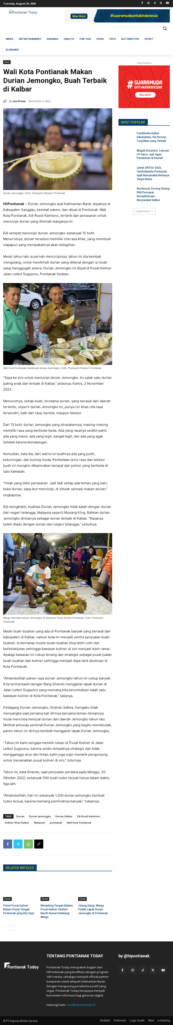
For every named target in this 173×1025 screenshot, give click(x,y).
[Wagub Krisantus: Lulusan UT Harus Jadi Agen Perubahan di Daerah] (126, 154)
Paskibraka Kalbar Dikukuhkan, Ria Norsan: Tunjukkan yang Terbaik (152, 137)
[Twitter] (161, 3)
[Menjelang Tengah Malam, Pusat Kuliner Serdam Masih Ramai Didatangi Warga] (58, 889)
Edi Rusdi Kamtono (88, 816)
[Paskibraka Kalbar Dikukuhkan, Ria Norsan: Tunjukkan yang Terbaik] (126, 137)
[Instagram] (148, 3)
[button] (164, 28)
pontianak (56, 822)
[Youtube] (167, 3)
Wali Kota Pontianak (79, 822)
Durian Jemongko (40, 816)
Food (7, 62)
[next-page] (13, 928)
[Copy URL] (38, 844)
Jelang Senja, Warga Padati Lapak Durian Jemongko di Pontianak (93, 909)
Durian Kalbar (64, 816)
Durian (20, 816)
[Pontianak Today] (33, 16)
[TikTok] (154, 3)
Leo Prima (19, 101)
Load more (143, 211)
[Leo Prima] (6, 101)
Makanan (39, 822)
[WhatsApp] (28, 844)
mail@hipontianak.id (81, 1005)
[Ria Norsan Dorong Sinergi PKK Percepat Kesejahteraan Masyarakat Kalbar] (126, 192)
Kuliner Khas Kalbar (17, 822)
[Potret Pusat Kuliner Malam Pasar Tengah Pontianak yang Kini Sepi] (20, 889)
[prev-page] (6, 928)
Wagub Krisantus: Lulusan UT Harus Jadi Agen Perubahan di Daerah (153, 154)
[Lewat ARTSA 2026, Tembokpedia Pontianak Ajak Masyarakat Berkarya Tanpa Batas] (126, 171)
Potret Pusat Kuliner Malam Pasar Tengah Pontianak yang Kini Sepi (18, 909)
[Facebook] (142, 3)
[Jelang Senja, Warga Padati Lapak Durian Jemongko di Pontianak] (95, 889)
